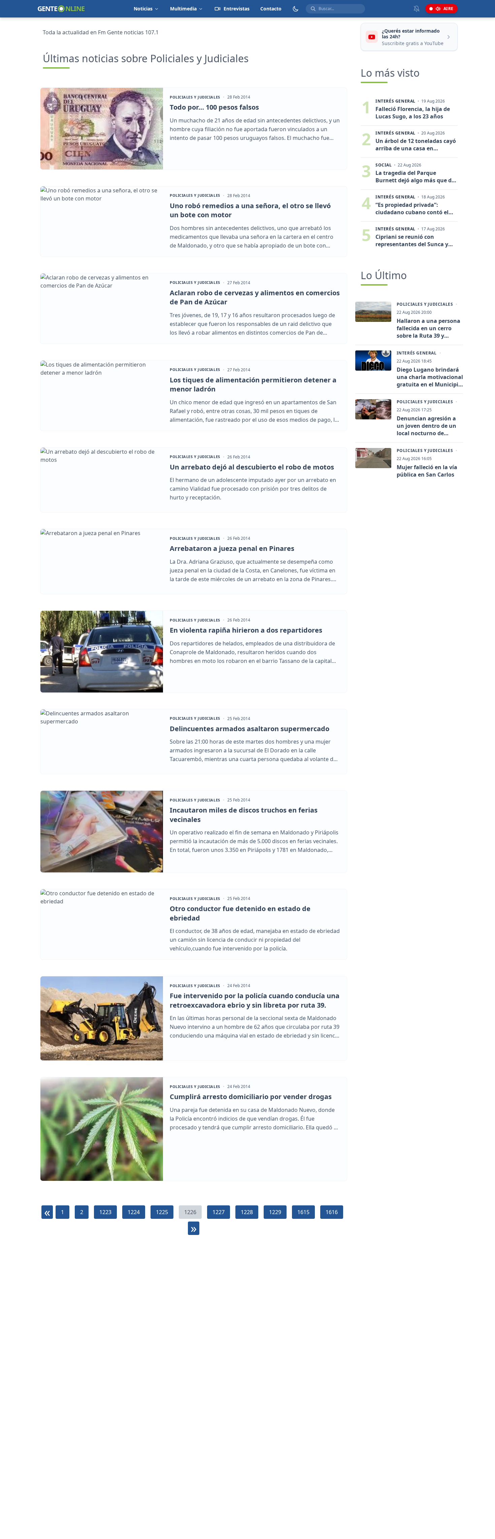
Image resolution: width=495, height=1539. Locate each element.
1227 (218, 1212)
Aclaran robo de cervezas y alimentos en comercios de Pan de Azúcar (255, 297)
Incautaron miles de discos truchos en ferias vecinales (244, 814)
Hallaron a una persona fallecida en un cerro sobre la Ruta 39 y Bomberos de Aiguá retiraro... (428, 328)
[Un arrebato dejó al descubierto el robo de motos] (101, 480)
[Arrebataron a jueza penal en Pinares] (101, 561)
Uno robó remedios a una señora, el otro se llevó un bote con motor (250, 210)
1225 (162, 1212)
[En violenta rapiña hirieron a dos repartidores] (101, 651)
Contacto (271, 8)
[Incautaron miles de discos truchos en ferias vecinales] (101, 831)
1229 (275, 1212)
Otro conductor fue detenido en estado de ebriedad (240, 913)
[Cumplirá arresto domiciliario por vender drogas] (101, 1129)
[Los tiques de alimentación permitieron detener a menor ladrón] (101, 396)
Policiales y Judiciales (195, 97)
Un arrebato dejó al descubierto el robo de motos (252, 467)
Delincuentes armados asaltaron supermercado (249, 728)
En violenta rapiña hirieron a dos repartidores (246, 630)
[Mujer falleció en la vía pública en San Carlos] (373, 458)
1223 (105, 1212)
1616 (332, 1212)
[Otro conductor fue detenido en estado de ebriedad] (101, 924)
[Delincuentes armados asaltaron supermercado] (101, 741)
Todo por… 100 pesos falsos (214, 107)
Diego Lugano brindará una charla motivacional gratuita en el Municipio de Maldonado (430, 377)
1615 (303, 1212)
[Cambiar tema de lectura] (296, 9)
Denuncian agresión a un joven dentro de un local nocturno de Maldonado (426, 426)
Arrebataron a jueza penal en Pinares (232, 548)
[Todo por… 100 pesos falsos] (101, 129)
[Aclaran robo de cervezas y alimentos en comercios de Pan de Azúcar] (101, 308)
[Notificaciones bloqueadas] (416, 9)
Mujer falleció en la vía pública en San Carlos (427, 470)
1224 (134, 1212)
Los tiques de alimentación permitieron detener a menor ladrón (253, 384)
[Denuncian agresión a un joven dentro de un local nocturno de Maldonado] (373, 409)
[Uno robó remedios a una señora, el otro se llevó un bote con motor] (101, 221)
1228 (247, 1212)
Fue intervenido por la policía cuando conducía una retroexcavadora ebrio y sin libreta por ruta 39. (254, 1000)
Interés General (417, 353)
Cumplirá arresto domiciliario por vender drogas (251, 1096)
